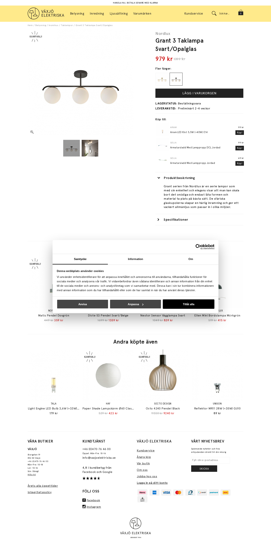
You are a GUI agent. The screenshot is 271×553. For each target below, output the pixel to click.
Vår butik (143, 463)
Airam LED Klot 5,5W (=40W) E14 (189, 132)
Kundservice (193, 13)
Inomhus (53, 25)
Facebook (89, 472)
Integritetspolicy (39, 492)
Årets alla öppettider (43, 485)
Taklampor (67, 25)
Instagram (94, 507)
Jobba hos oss (147, 476)
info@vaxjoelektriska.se (99, 457)
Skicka (204, 468)
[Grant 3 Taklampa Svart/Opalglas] (71, 148)
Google (107, 472)
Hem (30, 25)
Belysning (40, 25)
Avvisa (82, 304)
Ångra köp (144, 457)
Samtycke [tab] (80, 258)
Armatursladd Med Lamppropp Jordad (192, 163)
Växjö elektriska (154, 441)
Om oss (142, 470)
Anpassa (133, 304)
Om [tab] (190, 258)
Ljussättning (119, 13)
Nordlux (162, 33)
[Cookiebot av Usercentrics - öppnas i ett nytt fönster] (198, 247)
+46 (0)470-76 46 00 (38, 461)
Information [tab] (135, 258)
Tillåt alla (188, 304)
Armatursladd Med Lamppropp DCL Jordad (195, 147)
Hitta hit (32, 474)
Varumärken (142, 13)
